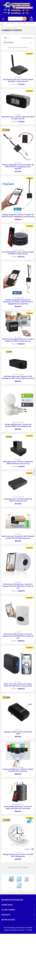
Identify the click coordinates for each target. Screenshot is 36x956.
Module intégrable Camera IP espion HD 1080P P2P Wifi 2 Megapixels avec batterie (18, 167)
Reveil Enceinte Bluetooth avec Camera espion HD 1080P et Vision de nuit (18, 340)
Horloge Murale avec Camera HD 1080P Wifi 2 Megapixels (18, 855)
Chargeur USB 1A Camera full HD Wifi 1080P (18, 733)
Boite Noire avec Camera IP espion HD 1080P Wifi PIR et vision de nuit (18, 463)
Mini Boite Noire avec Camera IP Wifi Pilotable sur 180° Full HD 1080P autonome (18, 377)
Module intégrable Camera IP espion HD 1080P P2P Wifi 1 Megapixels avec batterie (18, 216)
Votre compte (8, 910)
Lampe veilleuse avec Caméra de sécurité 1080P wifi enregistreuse (18, 425)
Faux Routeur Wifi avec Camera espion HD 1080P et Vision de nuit (18, 80)
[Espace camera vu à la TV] (16, 16)
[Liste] (8, 37)
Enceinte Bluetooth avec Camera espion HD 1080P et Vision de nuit (18, 253)
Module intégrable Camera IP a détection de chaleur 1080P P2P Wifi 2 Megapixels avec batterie (18, 302)
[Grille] (5, 37)
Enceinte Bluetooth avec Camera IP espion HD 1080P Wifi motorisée (18, 807)
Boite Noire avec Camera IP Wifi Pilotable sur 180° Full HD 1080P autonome (18, 537)
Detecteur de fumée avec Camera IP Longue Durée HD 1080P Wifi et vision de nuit (18, 586)
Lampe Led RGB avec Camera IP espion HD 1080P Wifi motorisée (18, 770)
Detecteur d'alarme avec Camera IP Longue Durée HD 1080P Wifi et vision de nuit (18, 636)
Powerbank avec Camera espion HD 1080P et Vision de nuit (18, 500)
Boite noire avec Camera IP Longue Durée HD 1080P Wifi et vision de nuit (18, 685)
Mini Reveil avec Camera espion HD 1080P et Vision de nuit (18, 118)
